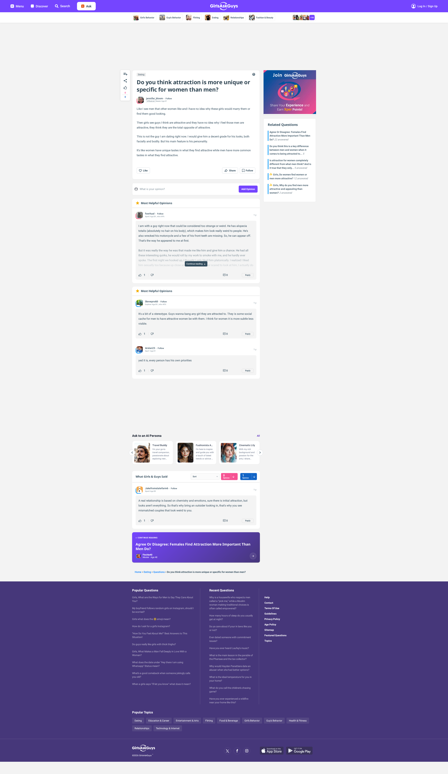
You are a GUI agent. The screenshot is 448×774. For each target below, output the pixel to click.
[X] (227, 750)
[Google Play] (300, 751)
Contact (268, 602)
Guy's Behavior (173, 17)
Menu (20, 6)
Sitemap (269, 630)
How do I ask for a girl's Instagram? (151, 626)
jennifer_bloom (154, 98)
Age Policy (270, 624)
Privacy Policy (272, 619)
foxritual (150, 213)
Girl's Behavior (147, 17)
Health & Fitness (298, 720)
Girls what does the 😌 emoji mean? (151, 619)
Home (138, 572)
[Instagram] (246, 750)
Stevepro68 (151, 301)
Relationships (237, 17)
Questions (159, 572)
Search (65, 6)
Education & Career (158, 720)
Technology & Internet (168, 728)
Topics (268, 640)
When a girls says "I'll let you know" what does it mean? (161, 684)
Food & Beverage (228, 720)
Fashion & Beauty (264, 17)
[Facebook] (237, 750)
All (258, 435)
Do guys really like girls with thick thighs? (154, 644)
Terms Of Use (271, 608)
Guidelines (270, 613)
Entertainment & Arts (187, 720)
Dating (215, 17)
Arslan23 (150, 348)
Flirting (196, 17)
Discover (42, 6)
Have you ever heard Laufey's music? (229, 648)
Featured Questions (275, 635)
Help (267, 597)
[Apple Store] (273, 751)
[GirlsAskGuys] (143, 750)
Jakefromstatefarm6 (156, 488)
